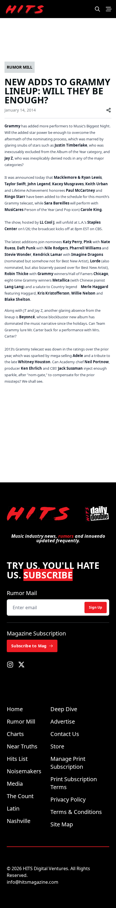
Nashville (18, 821)
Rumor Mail (22, 593)
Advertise (62, 721)
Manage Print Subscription (67, 762)
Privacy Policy (68, 799)
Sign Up (95, 607)
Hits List (17, 759)
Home (15, 709)
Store (57, 746)
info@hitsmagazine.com (32, 882)
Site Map (61, 824)
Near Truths (22, 746)
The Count (20, 796)
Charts (15, 734)
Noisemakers (24, 771)
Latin (13, 808)
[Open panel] (108, 9)
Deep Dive (63, 709)
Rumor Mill (21, 721)
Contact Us (64, 734)
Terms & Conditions (76, 812)
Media (15, 783)
